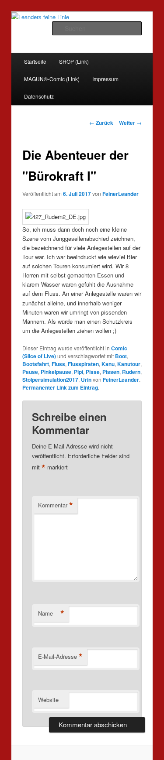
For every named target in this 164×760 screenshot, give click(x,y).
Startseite (35, 61)
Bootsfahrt (35, 364)
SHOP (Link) (74, 61)
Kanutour (128, 364)
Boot (121, 356)
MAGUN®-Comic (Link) (52, 78)
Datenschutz (39, 96)
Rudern (131, 372)
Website (48, 699)
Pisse (93, 372)
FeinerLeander (120, 194)
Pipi (78, 372)
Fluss (58, 364)
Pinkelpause (56, 372)
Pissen (110, 372)
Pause (30, 372)
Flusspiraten (83, 364)
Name (51, 613)
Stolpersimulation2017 (50, 379)
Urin (86, 379)
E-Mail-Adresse (60, 657)
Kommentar (55, 505)
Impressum (105, 78)
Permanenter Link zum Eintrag (60, 387)
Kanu (108, 364)
